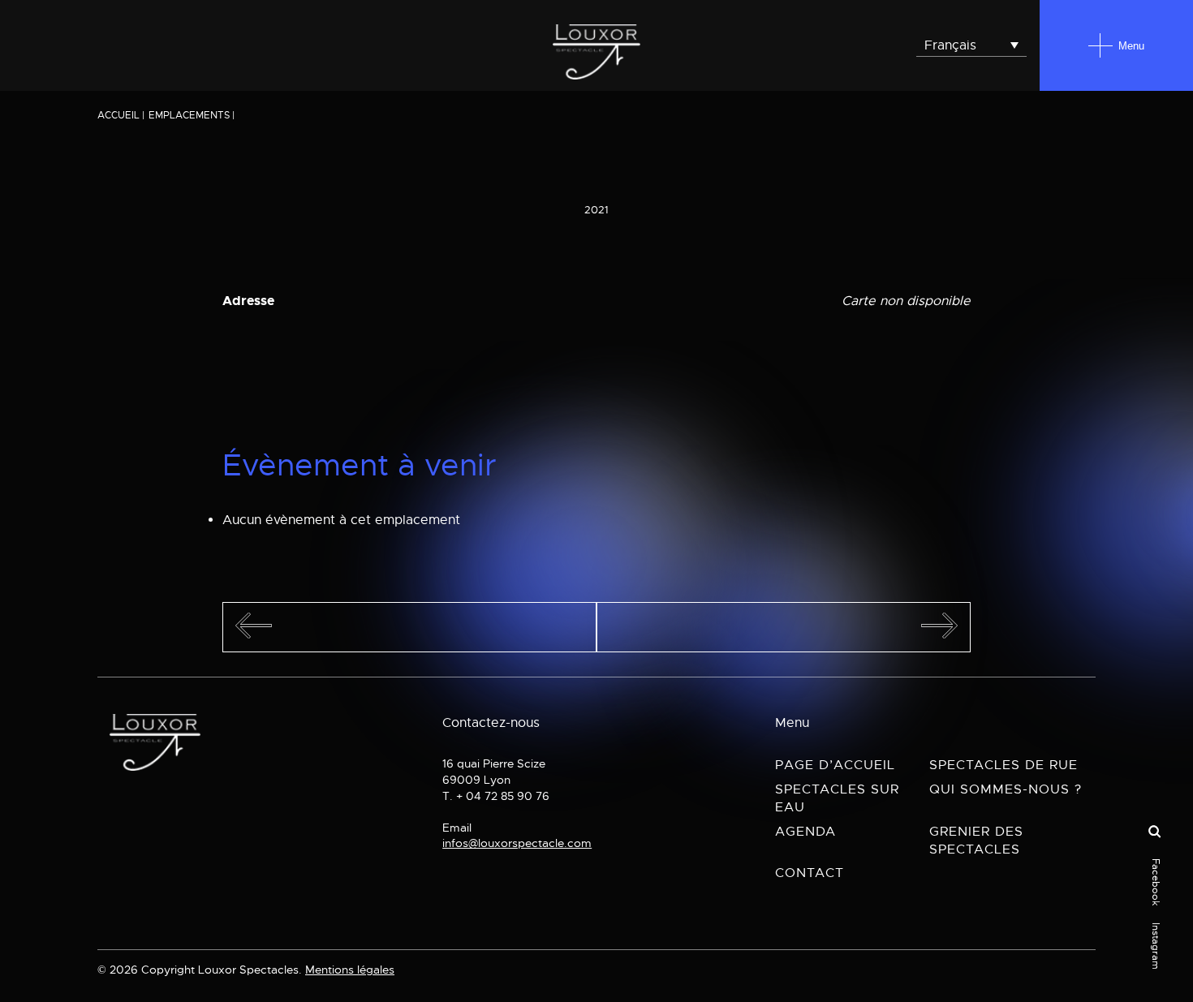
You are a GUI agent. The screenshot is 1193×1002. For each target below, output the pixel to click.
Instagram (1155, 946)
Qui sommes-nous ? (1005, 789)
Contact (809, 873)
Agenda (805, 832)
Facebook (1155, 882)
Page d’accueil (835, 765)
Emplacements (189, 115)
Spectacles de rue (1003, 765)
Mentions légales (349, 969)
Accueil (118, 115)
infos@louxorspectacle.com (517, 843)
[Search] (1154, 832)
